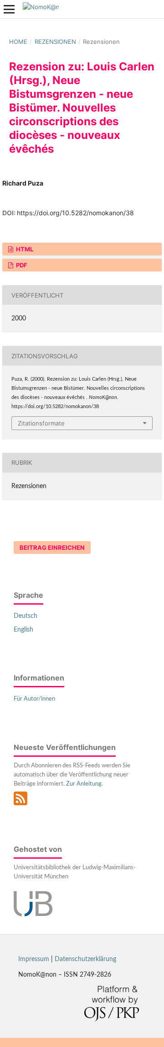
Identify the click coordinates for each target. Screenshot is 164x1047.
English (23, 630)
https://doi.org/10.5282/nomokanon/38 (75, 213)
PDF (21, 265)
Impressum (33, 959)
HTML (24, 249)
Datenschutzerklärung (85, 959)
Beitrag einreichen (52, 547)
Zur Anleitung (84, 784)
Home (18, 41)
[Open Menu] (9, 9)
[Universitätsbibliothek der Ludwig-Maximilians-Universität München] (33, 914)
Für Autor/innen (34, 699)
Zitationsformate (41, 423)
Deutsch (25, 616)
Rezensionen (55, 41)
